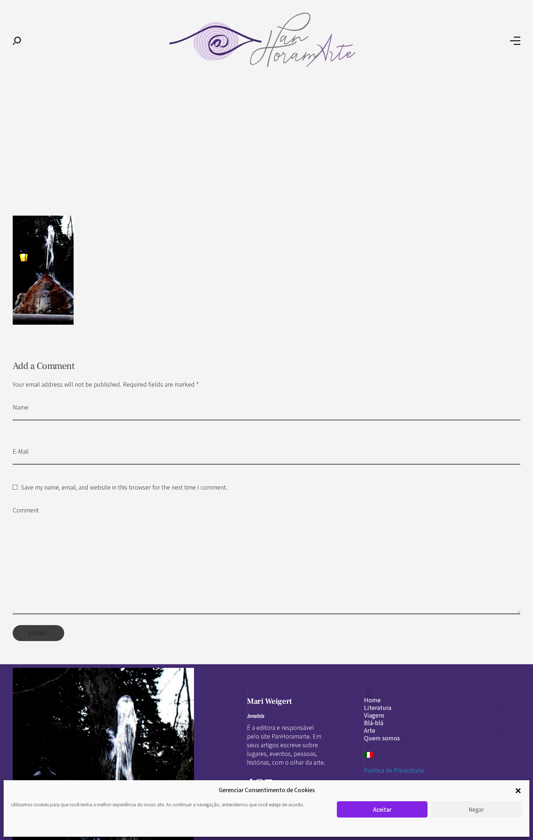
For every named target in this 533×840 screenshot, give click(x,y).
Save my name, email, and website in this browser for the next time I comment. (124, 487)
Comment (26, 510)
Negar (476, 809)
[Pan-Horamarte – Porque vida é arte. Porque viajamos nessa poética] (265, 40)
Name (20, 407)
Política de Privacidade (394, 770)
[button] (518, 790)
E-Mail (21, 451)
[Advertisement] (266, 137)
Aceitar (382, 809)
